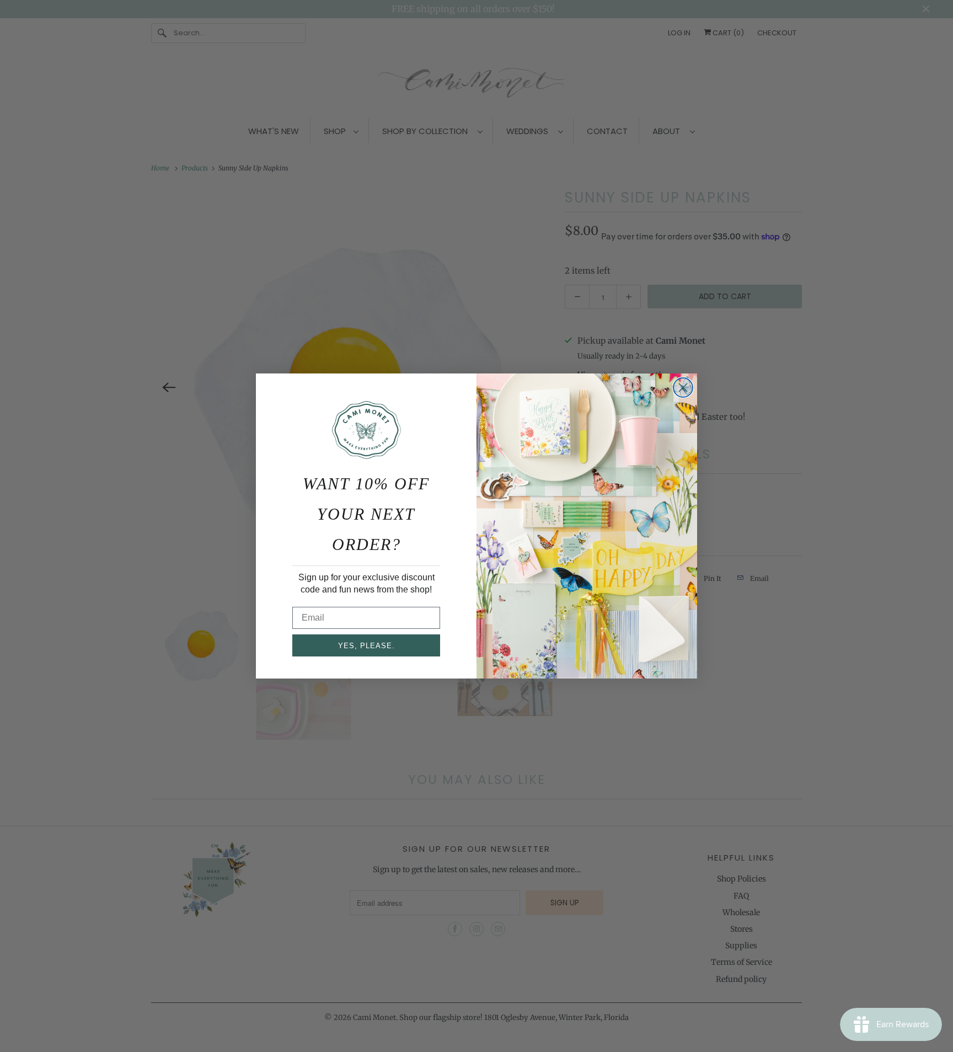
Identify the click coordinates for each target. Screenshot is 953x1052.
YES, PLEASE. (366, 646)
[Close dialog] (683, 387)
